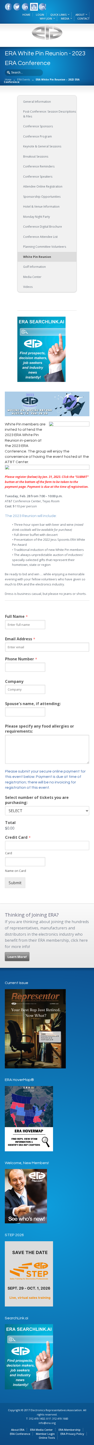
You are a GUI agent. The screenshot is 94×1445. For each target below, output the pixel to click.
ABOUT (79, 14)
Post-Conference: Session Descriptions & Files (49, 113)
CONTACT (83, 18)
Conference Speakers (37, 177)
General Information (37, 102)
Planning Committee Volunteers (44, 247)
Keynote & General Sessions (42, 146)
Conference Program (37, 136)
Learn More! (17, 957)
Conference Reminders (38, 166)
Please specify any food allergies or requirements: (39, 729)
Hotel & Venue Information (41, 206)
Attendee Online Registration (42, 186)
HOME (26, 14)
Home (8, 79)
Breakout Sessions (35, 156)
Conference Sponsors (38, 126)
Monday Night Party (36, 217)
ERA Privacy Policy (72, 1434)
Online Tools (47, 1437)
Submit (15, 882)
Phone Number (21, 659)
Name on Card (15, 871)
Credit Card (17, 837)
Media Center (32, 277)
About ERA (17, 1429)
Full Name (16, 616)
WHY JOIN (46, 18)
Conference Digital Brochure (42, 227)
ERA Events (23, 79)
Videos (28, 287)
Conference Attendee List (40, 237)
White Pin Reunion (37, 257)
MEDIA (65, 18)
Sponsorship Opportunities (41, 197)
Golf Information (34, 267)
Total (10, 822)
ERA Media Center (41, 1429)
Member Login (45, 1434)
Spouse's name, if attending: (33, 703)
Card (8, 853)
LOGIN (40, 14)
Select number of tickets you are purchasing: (37, 800)
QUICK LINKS (58, 14)
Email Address (20, 639)
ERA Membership (70, 1429)
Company (14, 681)
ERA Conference (20, 1434)
